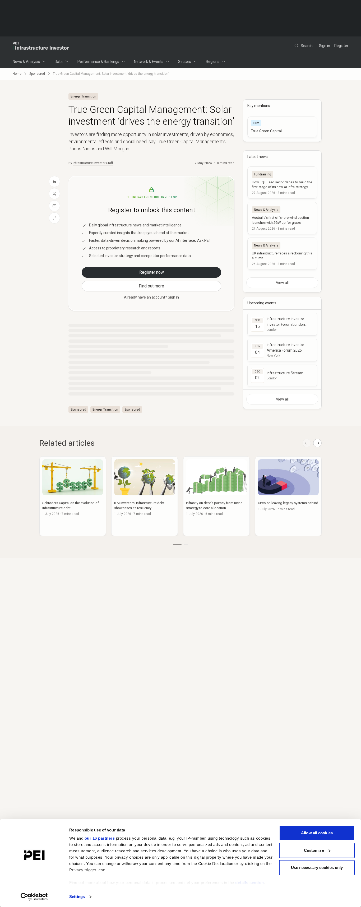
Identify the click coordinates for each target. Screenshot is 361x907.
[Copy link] (54, 218)
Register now (151, 272)
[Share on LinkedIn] (54, 181)
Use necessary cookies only (317, 867)
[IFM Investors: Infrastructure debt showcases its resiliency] (145, 496)
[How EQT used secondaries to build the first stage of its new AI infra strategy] (282, 182)
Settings (77, 896)
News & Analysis (26, 61)
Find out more (151, 286)
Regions (212, 61)
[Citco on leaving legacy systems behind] (288, 496)
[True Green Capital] (282, 127)
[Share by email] (54, 205)
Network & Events (148, 61)
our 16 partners (100, 838)
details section (249, 882)
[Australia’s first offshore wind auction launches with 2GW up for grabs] (282, 218)
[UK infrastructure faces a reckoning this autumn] (282, 253)
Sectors (184, 61)
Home (17, 74)
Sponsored (37, 74)
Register (341, 46)
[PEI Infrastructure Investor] (41, 46)
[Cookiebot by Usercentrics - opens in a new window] (34, 897)
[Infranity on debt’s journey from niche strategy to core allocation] (216, 496)
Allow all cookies (317, 833)
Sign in (324, 46)
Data (59, 61)
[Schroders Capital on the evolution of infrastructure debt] (73, 496)
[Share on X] (54, 193)
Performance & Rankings (98, 61)
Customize (314, 850)
